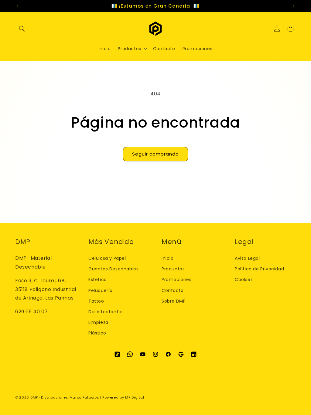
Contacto (173, 290)
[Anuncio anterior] (17, 6)
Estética (97, 279)
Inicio (168, 258)
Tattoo (96, 301)
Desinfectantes (106, 312)
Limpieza (98, 322)
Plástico (97, 333)
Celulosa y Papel (107, 258)
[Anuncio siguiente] (293, 6)
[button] (22, 28)
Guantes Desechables (113, 269)
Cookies (244, 279)
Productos (173, 269)
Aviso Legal (247, 258)
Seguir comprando (155, 154)
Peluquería (100, 290)
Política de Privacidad (259, 269)
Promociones (177, 279)
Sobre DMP (174, 301)
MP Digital (134, 397)
